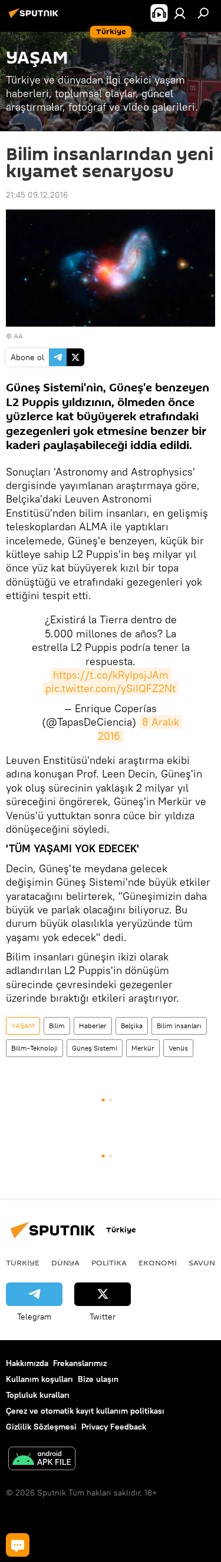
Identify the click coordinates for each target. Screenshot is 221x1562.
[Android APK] (42, 1460)
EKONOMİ (157, 1262)
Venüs (178, 1047)
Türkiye (22, 1262)
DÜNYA (65, 1262)
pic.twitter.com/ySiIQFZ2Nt (110, 688)
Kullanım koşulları (39, 1379)
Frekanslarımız (80, 1363)
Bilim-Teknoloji (34, 1047)
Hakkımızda (27, 1363)
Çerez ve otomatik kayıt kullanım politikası (85, 1410)
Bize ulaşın (98, 1379)
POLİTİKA (109, 1262)
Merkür (142, 1047)
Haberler (93, 1025)
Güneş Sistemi (94, 1047)
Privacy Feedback (113, 1426)
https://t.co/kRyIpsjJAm (111, 675)
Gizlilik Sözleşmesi (41, 1426)
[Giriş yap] (180, 13)
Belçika (132, 1025)
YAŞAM (23, 1025)
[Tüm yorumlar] (17, 1545)
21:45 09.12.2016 (37, 195)
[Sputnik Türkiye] (35, 17)
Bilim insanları (179, 1025)
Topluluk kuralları (38, 1395)
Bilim (57, 1025)
